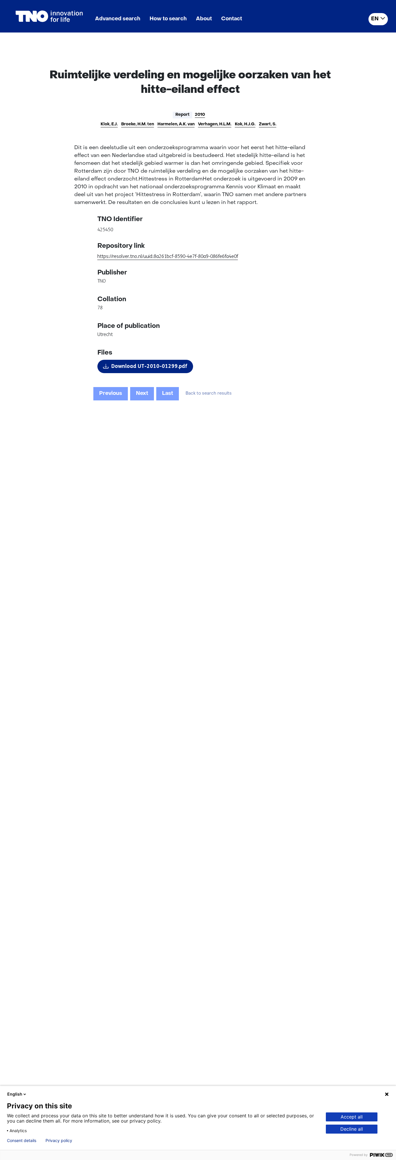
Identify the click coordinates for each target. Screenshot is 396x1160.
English (14, 1094)
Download (149, 366)
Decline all (351, 1129)
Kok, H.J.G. (245, 124)
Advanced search (117, 19)
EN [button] (375, 19)
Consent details (21, 1140)
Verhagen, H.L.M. (214, 124)
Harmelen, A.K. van (176, 124)
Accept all (352, 1117)
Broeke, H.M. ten (137, 124)
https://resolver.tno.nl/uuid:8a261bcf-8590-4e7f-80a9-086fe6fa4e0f (167, 256)
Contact (231, 19)
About (204, 19)
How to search (168, 19)
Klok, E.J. (109, 124)
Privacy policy (59, 1140)
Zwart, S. (267, 124)
